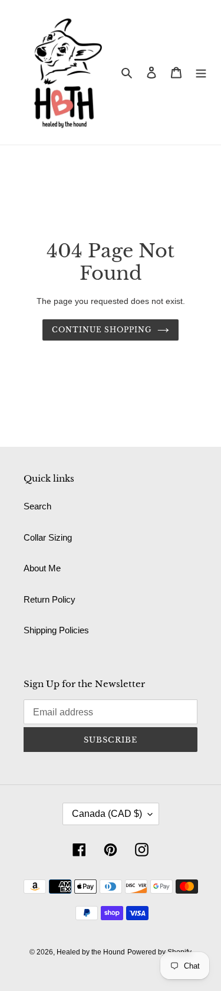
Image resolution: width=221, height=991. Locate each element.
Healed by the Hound (91, 952)
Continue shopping (101, 329)
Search (37, 506)
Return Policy (49, 599)
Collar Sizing (48, 537)
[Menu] (201, 72)
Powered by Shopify (159, 952)
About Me (42, 568)
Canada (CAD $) (107, 814)
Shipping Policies (56, 630)
